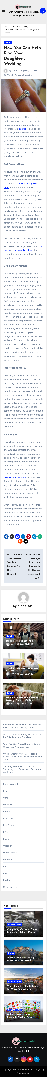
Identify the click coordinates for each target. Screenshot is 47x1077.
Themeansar (23, 1073)
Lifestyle (7, 832)
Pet (5, 866)
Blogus (38, 1069)
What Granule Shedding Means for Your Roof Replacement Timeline (20, 961)
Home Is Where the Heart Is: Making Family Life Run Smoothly (22, 701)
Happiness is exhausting (19, 641)
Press (6, 873)
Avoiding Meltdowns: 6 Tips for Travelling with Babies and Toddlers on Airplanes (22, 769)
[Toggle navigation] (3, 10)
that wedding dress (23, 250)
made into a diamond (15, 477)
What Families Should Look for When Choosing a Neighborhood (22, 989)
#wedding (27, 75)
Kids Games (9, 825)
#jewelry (18, 75)
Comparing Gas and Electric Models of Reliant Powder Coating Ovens (23, 932)
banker (22, 128)
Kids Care (8, 818)
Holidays (7, 804)
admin (13, 644)
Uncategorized (10, 887)
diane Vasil (17, 70)
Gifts (5, 798)
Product (7, 880)
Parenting (8, 859)
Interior (7, 811)
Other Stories (10, 853)
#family (10, 75)
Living (6, 839)
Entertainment (10, 784)
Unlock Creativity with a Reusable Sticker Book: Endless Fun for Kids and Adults (22, 757)
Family (8, 42)
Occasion (8, 846)
